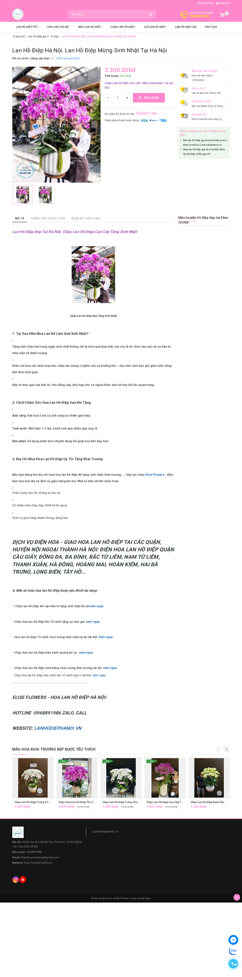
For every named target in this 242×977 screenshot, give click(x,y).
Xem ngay (106, 637)
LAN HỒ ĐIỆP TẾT (27, 26)
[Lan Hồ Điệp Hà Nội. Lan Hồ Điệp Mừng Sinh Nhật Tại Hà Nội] (22, 195)
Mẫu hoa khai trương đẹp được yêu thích (54, 749)
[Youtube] (22, 879)
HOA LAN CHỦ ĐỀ (58, 26)
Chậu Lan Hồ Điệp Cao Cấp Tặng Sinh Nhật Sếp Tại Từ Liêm (183, 802)
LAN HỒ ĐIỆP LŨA (186, 26)
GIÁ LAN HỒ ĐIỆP (155, 26)
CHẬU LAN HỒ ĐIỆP (122, 26)
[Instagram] (15, 879)
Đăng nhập (207, 3)
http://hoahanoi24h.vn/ (38, 862)
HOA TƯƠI (211, 26)
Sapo (148, 898)
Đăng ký (224, 3)
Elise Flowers (155, 474)
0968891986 (199, 16)
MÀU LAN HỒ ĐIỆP (89, 26)
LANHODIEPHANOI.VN (57, 728)
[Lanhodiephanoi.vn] (18, 14)
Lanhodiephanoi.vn (105, 831)
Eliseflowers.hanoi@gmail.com (40, 857)
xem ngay (96, 606)
